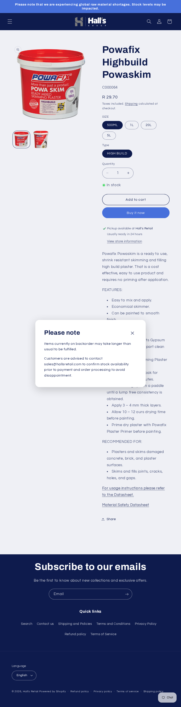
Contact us (45, 623)
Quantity (108, 163)
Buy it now (136, 213)
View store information (124, 241)
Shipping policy (153, 691)
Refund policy (75, 634)
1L (132, 125)
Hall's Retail (30, 691)
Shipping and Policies (75, 623)
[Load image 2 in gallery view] (41, 139)
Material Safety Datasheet (125, 505)
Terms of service (128, 691)
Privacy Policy (145, 623)
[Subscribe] (127, 594)
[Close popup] (132, 333)
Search (26, 623)
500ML (112, 125)
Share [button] (111, 519)
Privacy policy (103, 691)
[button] (10, 22)
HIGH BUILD (117, 153)
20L (149, 125)
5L (109, 135)
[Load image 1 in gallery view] (21, 139)
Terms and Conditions (113, 623)
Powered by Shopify (52, 691)
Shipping (131, 103)
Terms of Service (103, 634)
